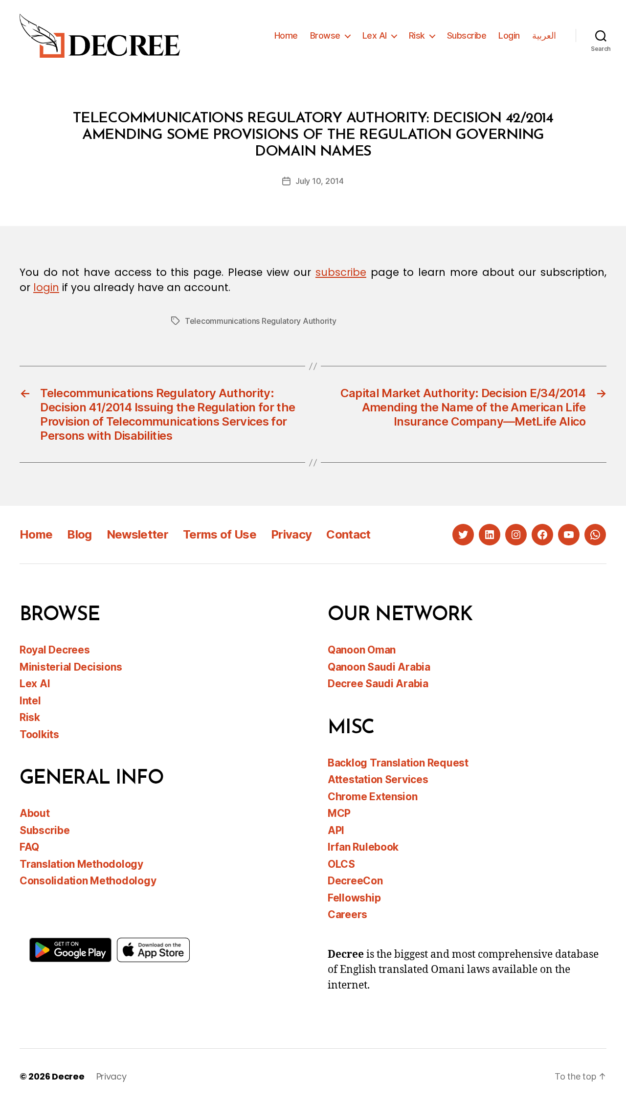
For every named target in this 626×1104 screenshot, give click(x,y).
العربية (544, 35)
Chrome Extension (373, 796)
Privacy (291, 534)
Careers (347, 914)
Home (286, 35)
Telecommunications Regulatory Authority (260, 321)
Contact (348, 534)
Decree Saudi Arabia (378, 683)
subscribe (340, 272)
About (35, 813)
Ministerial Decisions (71, 667)
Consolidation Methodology (88, 881)
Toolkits (39, 734)
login (46, 287)
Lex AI (374, 35)
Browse (325, 35)
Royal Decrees (55, 650)
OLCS (341, 864)
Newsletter (137, 534)
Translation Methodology (81, 864)
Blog (79, 534)
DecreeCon (355, 881)
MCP (339, 813)
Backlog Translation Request (398, 763)
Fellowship (354, 898)
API (336, 830)
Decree (68, 1076)
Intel (30, 701)
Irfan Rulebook (363, 847)
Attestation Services (378, 779)
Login (509, 35)
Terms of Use (219, 534)
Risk (417, 35)
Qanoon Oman (362, 650)
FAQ (29, 847)
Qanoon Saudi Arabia (379, 667)
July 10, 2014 (319, 181)
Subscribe (467, 35)
